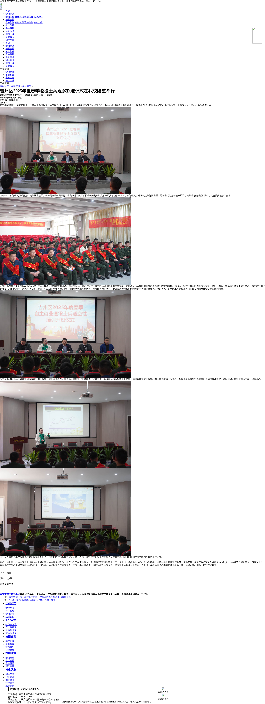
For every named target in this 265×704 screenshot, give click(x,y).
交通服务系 (11, 633)
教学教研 (10, 25)
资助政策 (10, 37)
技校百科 (10, 683)
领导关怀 (10, 666)
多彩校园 (19, 22)
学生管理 (10, 28)
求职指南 (10, 686)
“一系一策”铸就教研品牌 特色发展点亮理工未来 (32, 600)
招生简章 (10, 40)
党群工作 (10, 34)
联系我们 (38, 16)
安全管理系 (11, 627)
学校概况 (10, 14)
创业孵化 (10, 680)
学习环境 (10, 657)
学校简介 (10, 16)
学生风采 (10, 663)
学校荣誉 (28, 16)
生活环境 (10, 660)
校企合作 (38, 22)
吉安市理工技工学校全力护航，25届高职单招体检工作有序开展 (40, 597)
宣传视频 (19, 16)
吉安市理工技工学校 (10, 594)
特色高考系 (11, 624)
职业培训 (10, 677)
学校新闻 (10, 22)
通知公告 (28, 22)
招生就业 (10, 60)
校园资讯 (10, 19)
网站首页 (4, 86)
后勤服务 (10, 31)
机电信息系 (11, 630)
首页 (8, 11)
